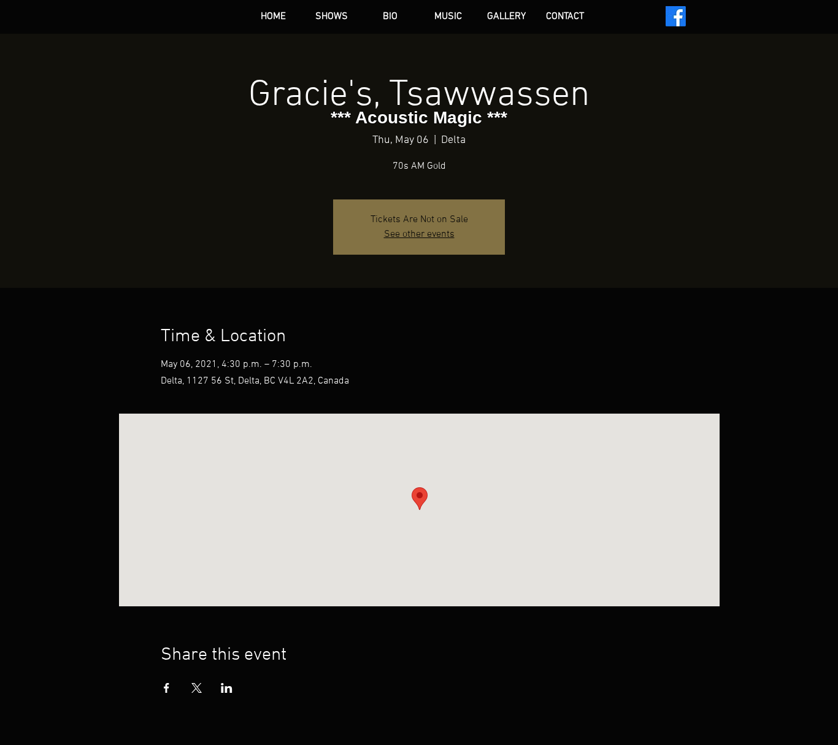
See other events (419, 234)
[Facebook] (676, 16)
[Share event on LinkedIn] (227, 688)
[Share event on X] (196, 688)
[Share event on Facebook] (166, 688)
